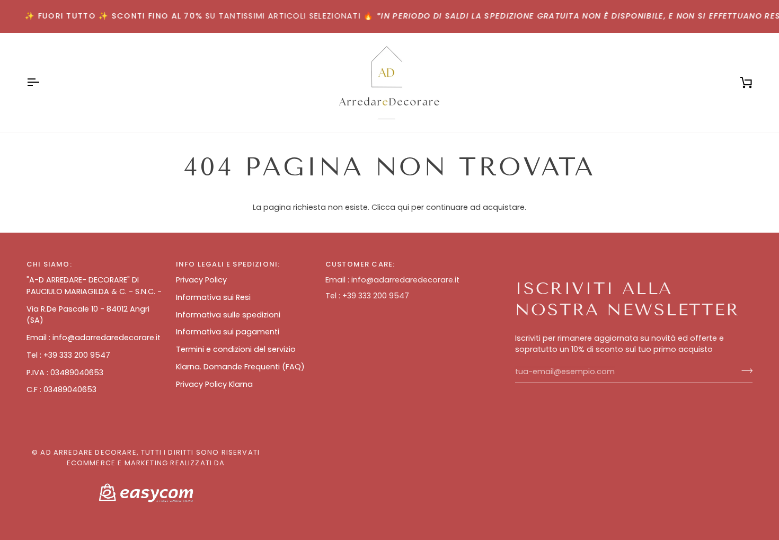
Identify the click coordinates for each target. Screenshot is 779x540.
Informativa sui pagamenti (227, 331)
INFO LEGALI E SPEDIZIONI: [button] (228, 264)
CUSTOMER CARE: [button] (360, 264)
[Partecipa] (744, 370)
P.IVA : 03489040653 (64, 372)
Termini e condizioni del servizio (236, 349)
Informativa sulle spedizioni (228, 314)
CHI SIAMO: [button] (49, 264)
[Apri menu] (42, 82)
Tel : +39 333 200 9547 (68, 355)
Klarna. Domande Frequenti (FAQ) (240, 366)
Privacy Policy (201, 280)
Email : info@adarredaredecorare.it (93, 337)
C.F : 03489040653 (61, 389)
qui (403, 207)
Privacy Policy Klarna (214, 384)
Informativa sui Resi (213, 297)
